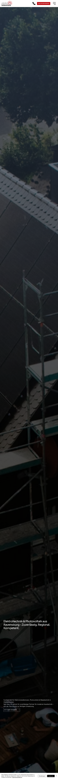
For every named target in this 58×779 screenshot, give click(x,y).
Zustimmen (50, 776)
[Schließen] (56, 776)
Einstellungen (42, 776)
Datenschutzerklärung (17, 777)
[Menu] (54, 3)
